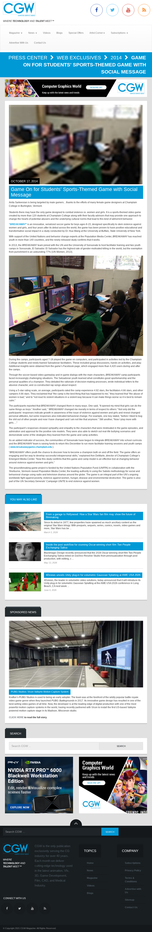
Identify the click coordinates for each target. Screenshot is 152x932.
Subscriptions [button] (118, 33)
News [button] (31, 33)
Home (90, 863)
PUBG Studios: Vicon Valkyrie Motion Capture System (39, 691)
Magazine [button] (14, 33)
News (90, 870)
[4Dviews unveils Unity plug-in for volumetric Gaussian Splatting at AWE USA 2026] (25, 582)
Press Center (29, 57)
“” (18, 224)
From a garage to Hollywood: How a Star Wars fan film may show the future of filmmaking (90, 516)
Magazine (92, 878)
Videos (46, 33)
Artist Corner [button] (96, 33)
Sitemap (129, 899)
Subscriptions (133, 863)
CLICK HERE (16, 717)
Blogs (59, 33)
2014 (117, 57)
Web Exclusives (80, 57)
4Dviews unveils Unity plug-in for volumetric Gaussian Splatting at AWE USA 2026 (93, 575)
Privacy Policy (133, 870)
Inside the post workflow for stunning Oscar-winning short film (88, 546)
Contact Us (40, 42)
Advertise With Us (18, 42)
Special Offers (76, 33)
